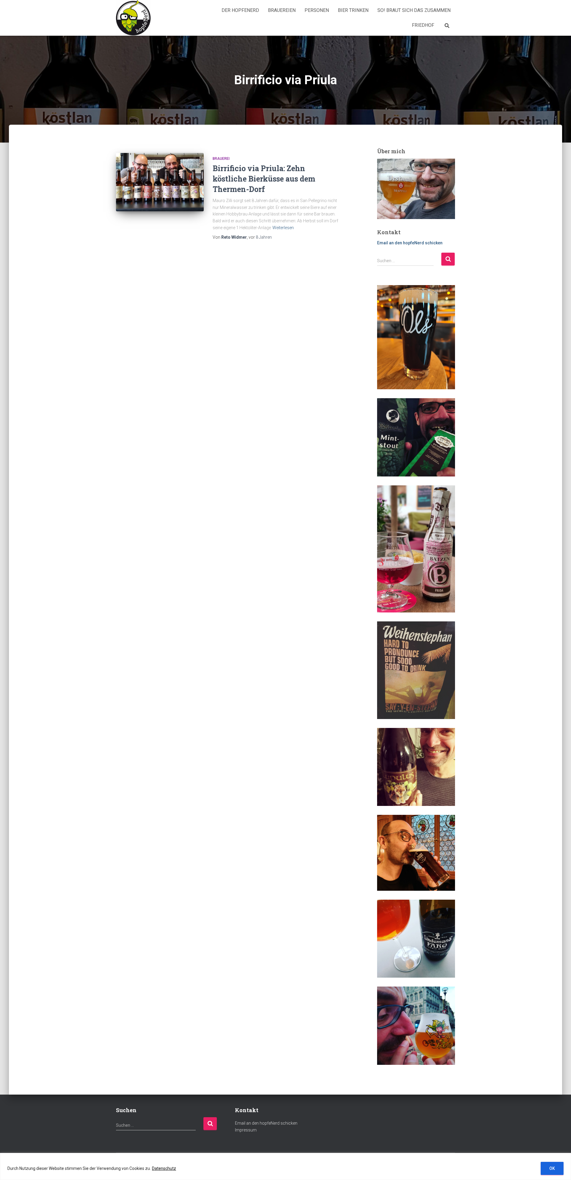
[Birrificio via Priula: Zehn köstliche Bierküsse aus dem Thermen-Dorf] (160, 182)
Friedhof (423, 25)
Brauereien (282, 10)
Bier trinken (353, 10)
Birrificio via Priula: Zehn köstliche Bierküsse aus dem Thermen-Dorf (264, 178)
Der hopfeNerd (240, 10)
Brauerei (221, 159)
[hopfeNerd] (133, 18)
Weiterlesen (283, 227)
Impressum (246, 1130)
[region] (285, 1166)
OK (552, 1168)
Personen (317, 10)
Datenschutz (164, 1168)
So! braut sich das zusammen (414, 10)
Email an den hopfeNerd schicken (410, 242)
